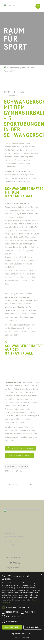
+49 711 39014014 (13, 557)
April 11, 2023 (23, 92)
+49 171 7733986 (13, 563)
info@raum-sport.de (13, 567)
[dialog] (22, 606)
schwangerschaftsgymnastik (16, 466)
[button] (22, 633)
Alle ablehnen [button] (33, 627)
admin (9, 92)
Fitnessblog (12, 95)
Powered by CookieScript (22, 637)
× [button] (41, 575)
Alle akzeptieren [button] (12, 627)
